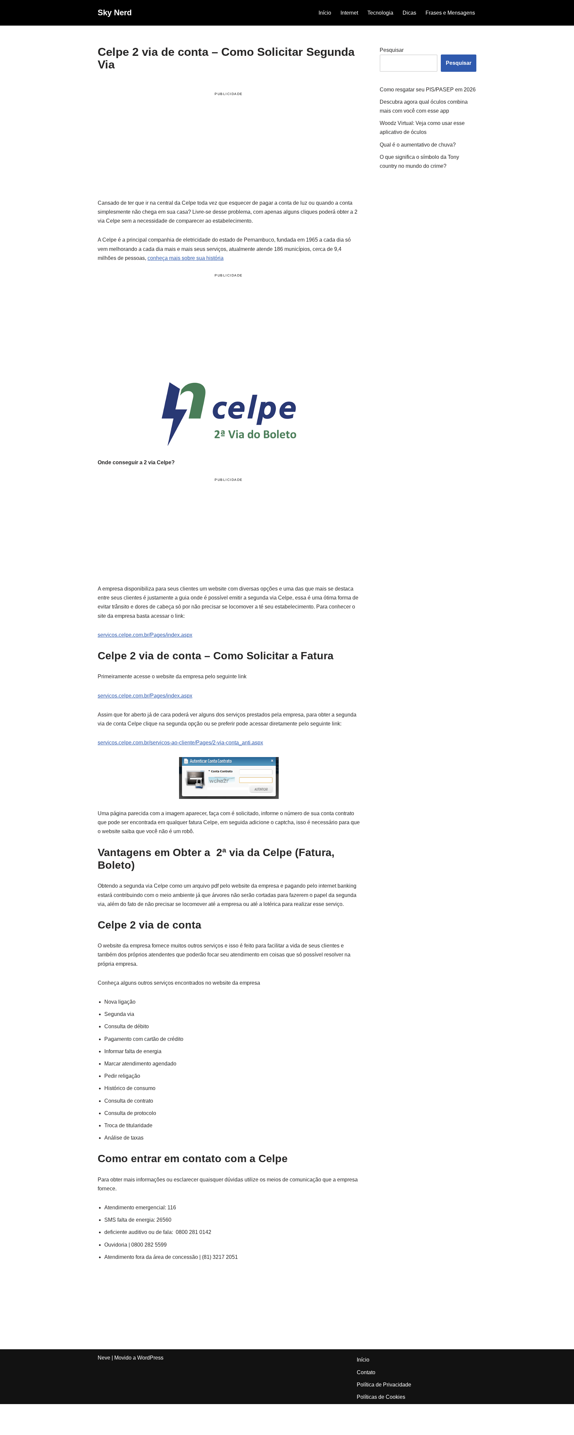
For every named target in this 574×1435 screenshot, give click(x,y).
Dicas (409, 13)
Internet (349, 13)
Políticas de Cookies (381, 1397)
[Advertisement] (229, 146)
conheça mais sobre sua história (185, 258)
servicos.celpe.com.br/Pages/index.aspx (145, 635)
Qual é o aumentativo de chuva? (418, 145)
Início (325, 13)
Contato (366, 1372)
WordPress (150, 1358)
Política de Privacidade (384, 1384)
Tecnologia (380, 13)
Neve (104, 1358)
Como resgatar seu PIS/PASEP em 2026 (428, 89)
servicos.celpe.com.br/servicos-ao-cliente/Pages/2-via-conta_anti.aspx (180, 742)
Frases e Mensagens (450, 13)
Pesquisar (392, 50)
